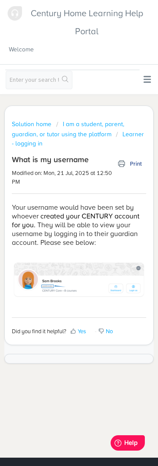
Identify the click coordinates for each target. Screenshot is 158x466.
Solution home (32, 124)
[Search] (65, 80)
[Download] (63, 227)
